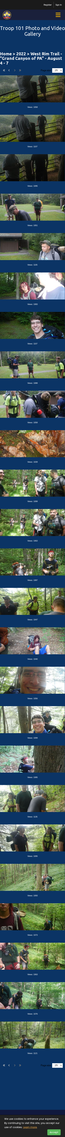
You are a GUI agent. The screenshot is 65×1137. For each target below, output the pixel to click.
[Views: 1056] (32, 680)
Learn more (30, 1127)
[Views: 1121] (32, 1035)
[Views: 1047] (32, 601)
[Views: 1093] (32, 877)
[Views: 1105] (32, 246)
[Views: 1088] (32, 364)
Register (48, 5)
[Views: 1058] (32, 88)
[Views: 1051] (32, 207)
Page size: (46, 70)
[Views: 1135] (32, 798)
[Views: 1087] (32, 561)
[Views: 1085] (32, 759)
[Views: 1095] (32, 167)
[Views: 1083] (32, 285)
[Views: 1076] (32, 995)
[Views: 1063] (32, 522)
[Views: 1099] (32, 483)
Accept (54, 1132)
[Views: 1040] (32, 640)
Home (6, 53)
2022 (21, 53)
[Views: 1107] (32, 128)
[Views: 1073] (32, 916)
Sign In (58, 5)
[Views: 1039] (32, 443)
